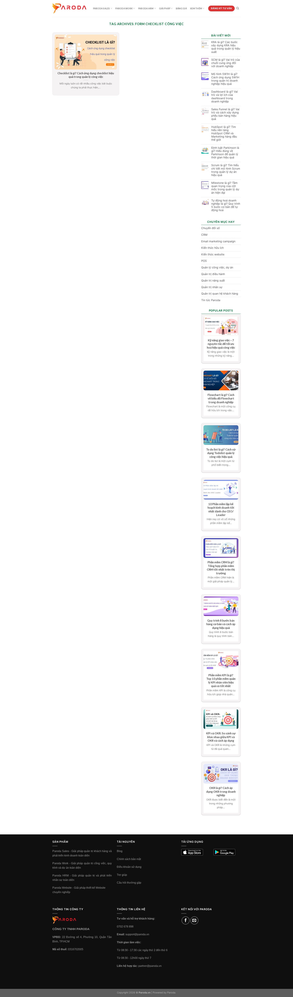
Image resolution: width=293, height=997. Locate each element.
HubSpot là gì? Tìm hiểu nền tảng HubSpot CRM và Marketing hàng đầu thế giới (224, 133)
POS (204, 260)
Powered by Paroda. (164, 992)
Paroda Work (124, 8)
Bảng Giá (181, 8)
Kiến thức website (212, 254)
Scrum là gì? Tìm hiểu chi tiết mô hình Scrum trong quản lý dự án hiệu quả (225, 170)
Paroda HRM (146, 8)
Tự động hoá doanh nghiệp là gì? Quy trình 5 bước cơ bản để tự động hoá (225, 205)
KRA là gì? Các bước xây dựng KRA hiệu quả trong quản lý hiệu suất (225, 47)
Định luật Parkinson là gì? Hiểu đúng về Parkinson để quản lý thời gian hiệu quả (225, 152)
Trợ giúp (122, 874)
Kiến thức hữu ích (212, 247)
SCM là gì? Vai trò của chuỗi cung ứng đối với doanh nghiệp (225, 63)
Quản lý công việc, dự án (217, 267)
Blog (119, 851)
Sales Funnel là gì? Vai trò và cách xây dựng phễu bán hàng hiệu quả (225, 114)
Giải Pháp (164, 8)
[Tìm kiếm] (238, 8)
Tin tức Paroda (210, 300)
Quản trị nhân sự (211, 287)
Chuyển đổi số (210, 228)
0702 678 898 (125, 926)
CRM (204, 234)
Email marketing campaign (218, 241)
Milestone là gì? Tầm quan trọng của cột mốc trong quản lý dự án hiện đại (225, 187)
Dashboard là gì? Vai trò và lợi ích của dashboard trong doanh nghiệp (224, 96)
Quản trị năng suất (213, 280)
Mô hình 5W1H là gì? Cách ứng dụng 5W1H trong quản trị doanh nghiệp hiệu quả (225, 78)
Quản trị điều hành (213, 274)
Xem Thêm (196, 8)
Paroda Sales (101, 8)
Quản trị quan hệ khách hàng (219, 293)
